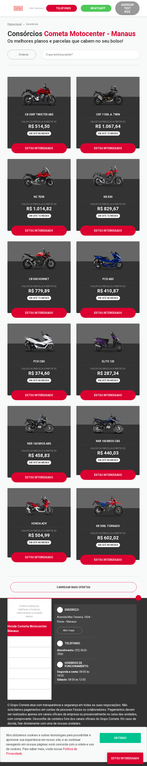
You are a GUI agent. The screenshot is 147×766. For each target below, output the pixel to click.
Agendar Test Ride (127, 8)
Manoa (12, 684)
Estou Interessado (39, 148)
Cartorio (13, 641)
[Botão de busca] (134, 54)
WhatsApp (98, 8)
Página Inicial (14, 24)
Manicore (14, 673)
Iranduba (13, 662)
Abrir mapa (68, 630)
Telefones (63, 8)
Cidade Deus (16, 652)
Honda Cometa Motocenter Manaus (27, 628)
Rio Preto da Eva (19, 694)
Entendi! (120, 738)
